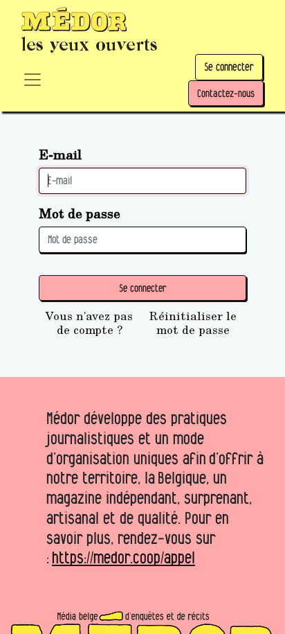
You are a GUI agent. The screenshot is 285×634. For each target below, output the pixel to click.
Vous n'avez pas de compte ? (89, 323)
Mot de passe (79, 213)
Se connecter (229, 66)
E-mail (60, 154)
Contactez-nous (226, 93)
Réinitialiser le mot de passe (193, 323)
